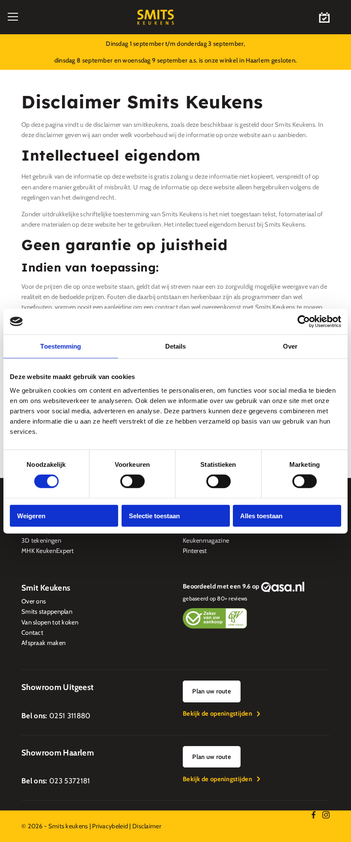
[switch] (132, 481)
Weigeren (31, 515)
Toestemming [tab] (60, 346)
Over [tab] (290, 346)
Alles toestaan (261, 515)
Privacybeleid (110, 826)
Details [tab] (175, 346)
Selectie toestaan (154, 515)
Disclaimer (146, 826)
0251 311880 (70, 715)
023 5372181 (69, 780)
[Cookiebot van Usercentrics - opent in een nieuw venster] (303, 321)
